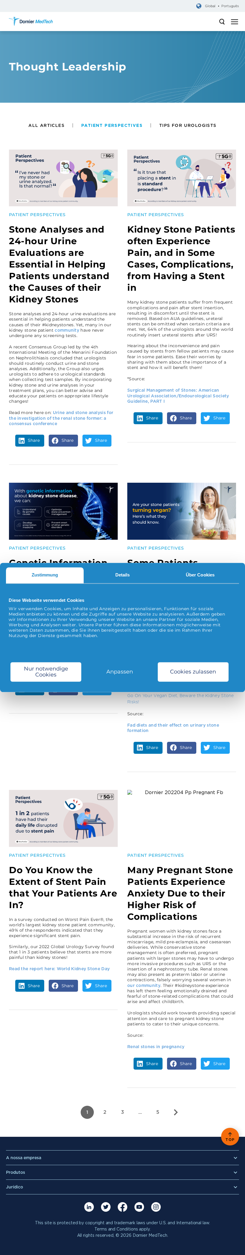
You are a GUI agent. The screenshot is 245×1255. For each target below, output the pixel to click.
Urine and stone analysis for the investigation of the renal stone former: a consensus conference (61, 418)
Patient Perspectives (112, 125)
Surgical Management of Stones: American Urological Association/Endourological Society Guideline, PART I (178, 395)
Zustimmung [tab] (45, 574)
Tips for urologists (188, 125)
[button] (29, 441)
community (67, 330)
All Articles (46, 125)
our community (143, 985)
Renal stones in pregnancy (156, 1046)
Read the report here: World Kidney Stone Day (60, 968)
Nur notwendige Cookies (46, 671)
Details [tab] (122, 574)
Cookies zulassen (193, 672)
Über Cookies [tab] (200, 574)
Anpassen (119, 672)
